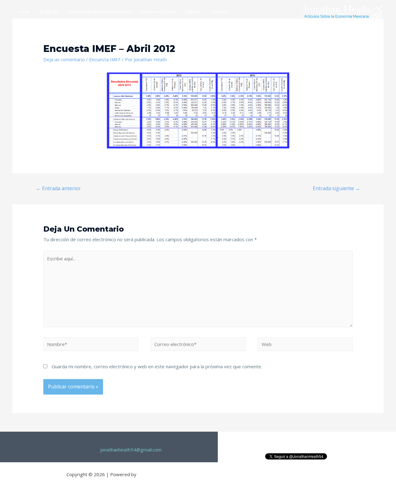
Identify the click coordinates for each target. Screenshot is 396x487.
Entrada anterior (58, 188)
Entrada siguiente (336, 188)
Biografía (49, 11)
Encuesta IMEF (105, 59)
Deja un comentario (64, 59)
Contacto (219, 11)
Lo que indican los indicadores (99, 11)
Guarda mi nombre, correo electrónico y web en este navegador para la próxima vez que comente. (157, 366)
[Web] (305, 345)
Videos (193, 11)
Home (23, 11)
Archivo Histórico (158, 11)
